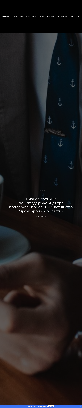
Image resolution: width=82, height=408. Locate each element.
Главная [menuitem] (16, 16)
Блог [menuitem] (58, 16)
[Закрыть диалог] (80, 406)
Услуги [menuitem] (21, 16)
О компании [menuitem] (64, 16)
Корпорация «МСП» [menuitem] (50, 16)
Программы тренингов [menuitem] (30, 16)
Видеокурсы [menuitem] (41, 16)
